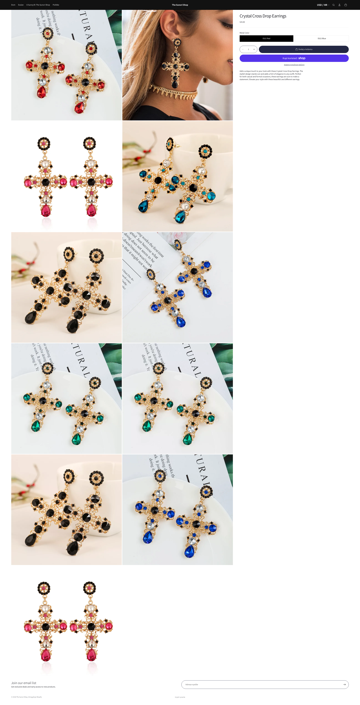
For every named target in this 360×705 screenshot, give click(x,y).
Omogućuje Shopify (35, 697)
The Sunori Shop (22, 697)
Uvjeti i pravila (180, 697)
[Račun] (339, 5)
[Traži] (333, 5)
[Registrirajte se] (344, 685)
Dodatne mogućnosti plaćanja (294, 65)
